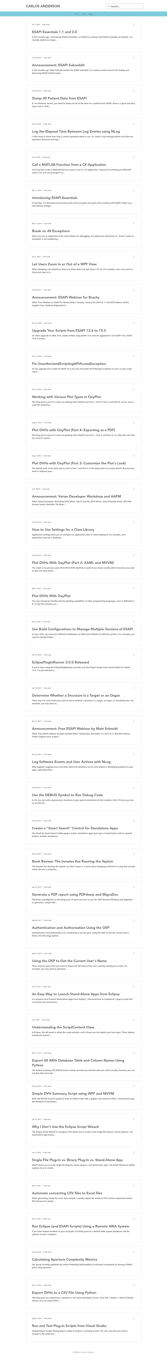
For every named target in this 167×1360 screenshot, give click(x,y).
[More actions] (134, 24)
